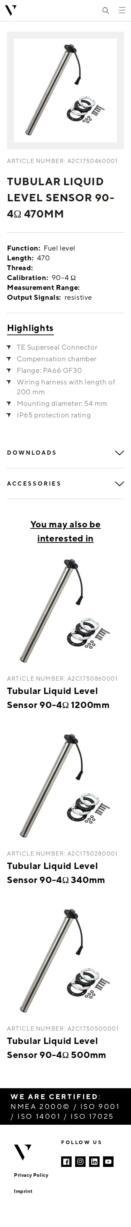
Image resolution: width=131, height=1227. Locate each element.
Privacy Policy (31, 1175)
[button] (106, 10)
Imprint (23, 1191)
